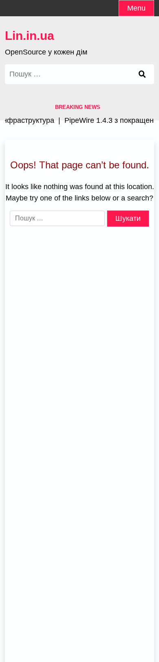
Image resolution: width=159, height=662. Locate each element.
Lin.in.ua (29, 35)
